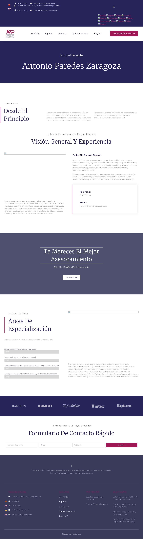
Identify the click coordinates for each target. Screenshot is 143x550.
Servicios (35, 34)
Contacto (62, 34)
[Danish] (120, 21)
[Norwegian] (112, 18)
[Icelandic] (126, 15)
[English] (110, 15)
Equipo (48, 34)
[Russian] (102, 24)
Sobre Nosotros (80, 34)
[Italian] (129, 18)
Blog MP (98, 34)
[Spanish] (102, 15)
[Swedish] (102, 18)
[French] (118, 15)
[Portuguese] (103, 21)
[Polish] (127, 21)
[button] (124, 33)
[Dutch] (112, 21)
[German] (122, 18)
